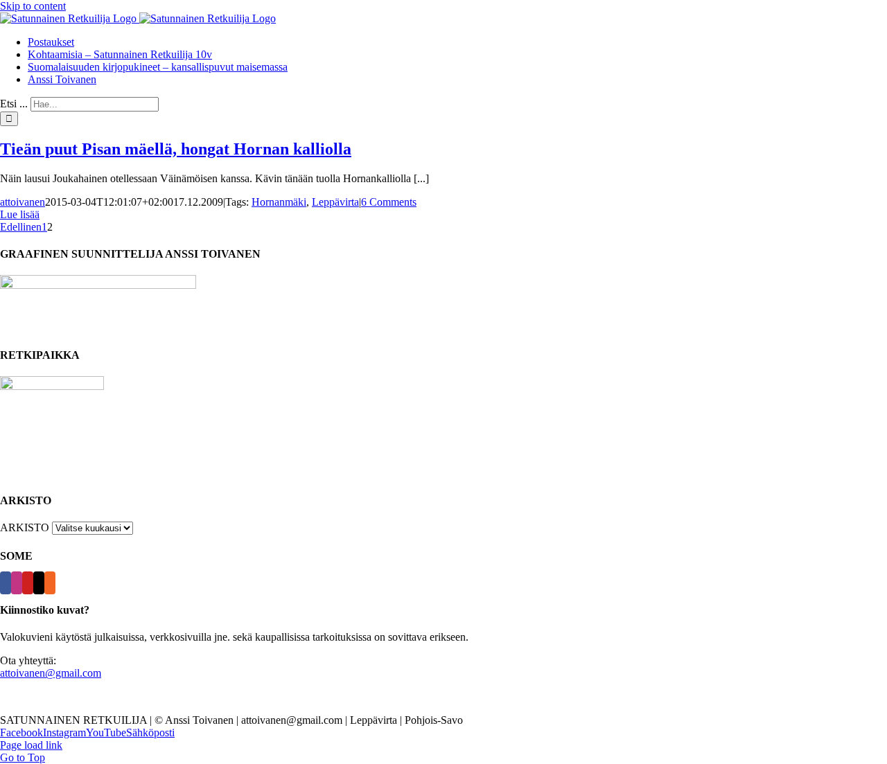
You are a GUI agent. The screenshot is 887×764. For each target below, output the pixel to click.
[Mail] (38, 582)
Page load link (31, 745)
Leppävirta (335, 202)
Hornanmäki (279, 202)
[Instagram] (16, 582)
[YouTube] (27, 582)
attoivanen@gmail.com (50, 673)
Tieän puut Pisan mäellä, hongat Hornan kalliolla (175, 149)
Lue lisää (19, 214)
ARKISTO (24, 527)
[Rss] (49, 582)
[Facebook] (5, 582)
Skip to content (33, 6)
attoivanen (22, 202)
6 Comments (388, 202)
